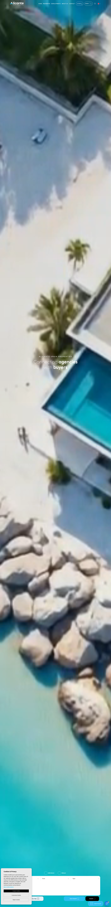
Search (91, 898)
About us (65, 3)
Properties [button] (46, 3)
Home (40, 3)
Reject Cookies (16, 899)
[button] (106, 903)
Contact (72, 3)
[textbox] (56, 879)
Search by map (32, 898)
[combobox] (55, 878)
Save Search (73, 898)
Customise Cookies (16, 895)
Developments (56, 3)
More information (9, 887)
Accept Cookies (16, 891)
